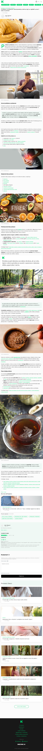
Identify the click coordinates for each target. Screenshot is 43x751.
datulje (33, 238)
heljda (31, 237)
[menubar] (36, 1)
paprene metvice (33, 377)
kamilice (27, 377)
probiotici (26, 311)
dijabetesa (3, 361)
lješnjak (31, 241)
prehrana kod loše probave (21, 516)
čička (5, 379)
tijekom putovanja (21, 141)
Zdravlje (13, 4)
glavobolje (34, 56)
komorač (31, 243)
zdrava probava (19, 518)
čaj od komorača (7, 386)
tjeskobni (16, 130)
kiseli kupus (34, 310)
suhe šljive (29, 238)
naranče (18, 238)
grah (9, 243)
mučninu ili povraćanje (8, 187)
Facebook (18, 741)
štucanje (5, 183)
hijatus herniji (13, 67)
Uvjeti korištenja (21, 730)
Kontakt (21, 728)
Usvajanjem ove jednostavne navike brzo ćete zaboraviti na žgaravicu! (19, 679)
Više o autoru (3, 530)
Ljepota (25, 4)
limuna (29, 317)
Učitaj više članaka (21, 706)
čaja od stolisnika (13, 383)
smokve (37, 238)
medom (10, 318)
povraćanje (26, 65)
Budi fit (31, 4)
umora (30, 56)
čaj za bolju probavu (7, 516)
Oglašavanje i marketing (21, 732)
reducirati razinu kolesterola (7, 358)
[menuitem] (36, 1)
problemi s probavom (34, 516)
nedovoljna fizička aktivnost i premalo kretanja (13, 142)
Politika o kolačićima (21, 736)
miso (38, 310)
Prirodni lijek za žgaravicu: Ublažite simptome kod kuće (16, 638)
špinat (27, 243)
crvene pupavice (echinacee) (25, 380)
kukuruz (35, 237)
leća (11, 243)
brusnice (9, 240)
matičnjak (29, 379)
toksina (20, 51)
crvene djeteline (26, 382)
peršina (23, 377)
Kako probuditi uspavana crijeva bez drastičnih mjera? (16, 698)
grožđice (5, 240)
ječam (23, 237)
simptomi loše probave (8, 518)
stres (4, 145)
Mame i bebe (38, 4)
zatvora (29, 132)
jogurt (27, 310)
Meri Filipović (7, 525)
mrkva (13, 243)
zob (21, 237)
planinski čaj (6, 388)
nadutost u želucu (7, 186)
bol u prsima (6, 180)
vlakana (13, 138)
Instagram (25, 741)
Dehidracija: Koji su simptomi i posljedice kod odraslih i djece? (17, 619)
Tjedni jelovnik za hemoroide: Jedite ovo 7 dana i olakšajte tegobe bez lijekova (21, 508)
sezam (20, 241)
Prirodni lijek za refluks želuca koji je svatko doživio (15, 599)
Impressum (21, 727)
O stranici (21, 725)
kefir (30, 310)
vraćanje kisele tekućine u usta (10, 189)
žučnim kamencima (21, 67)
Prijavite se (21, 576)
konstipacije (22, 306)
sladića (20, 382)
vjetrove (5, 190)
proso (28, 237)
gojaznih (33, 132)
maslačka (39, 377)
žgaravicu (5, 179)
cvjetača (21, 243)
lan (17, 241)
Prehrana (19, 4)
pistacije (27, 241)
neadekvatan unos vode (8, 139)
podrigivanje (6, 181)
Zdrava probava (5, 4)
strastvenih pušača (14, 132)
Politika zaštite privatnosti (21, 734)
